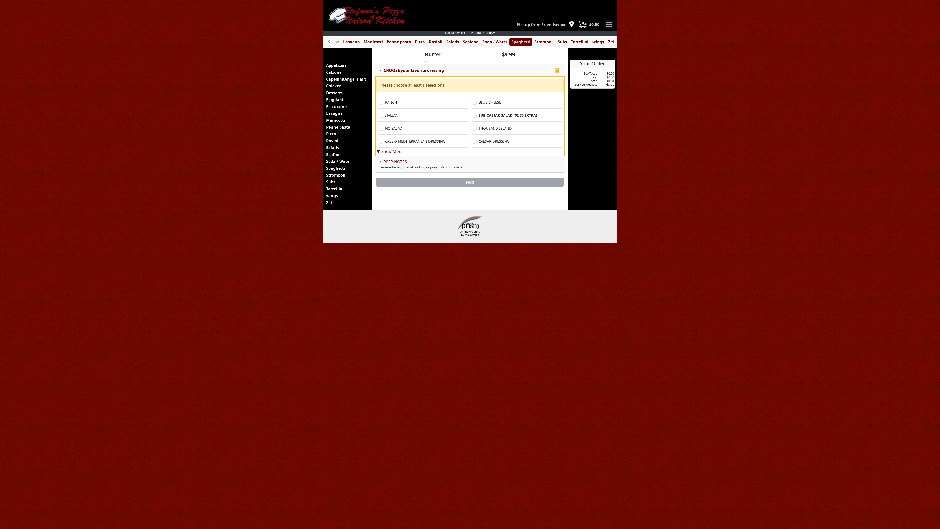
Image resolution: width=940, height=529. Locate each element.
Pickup (609, 85)
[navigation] (546, 24)
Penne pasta (399, 42)
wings (598, 42)
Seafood (471, 42)
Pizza (420, 42)
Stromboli (544, 42)
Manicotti (373, 42)
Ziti (611, 42)
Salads (452, 42)
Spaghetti (520, 42)
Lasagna (351, 42)
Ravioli (435, 42)
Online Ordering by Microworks (470, 233)
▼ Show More (389, 151)
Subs (562, 42)
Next (470, 182)
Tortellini (579, 42)
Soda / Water (494, 42)
